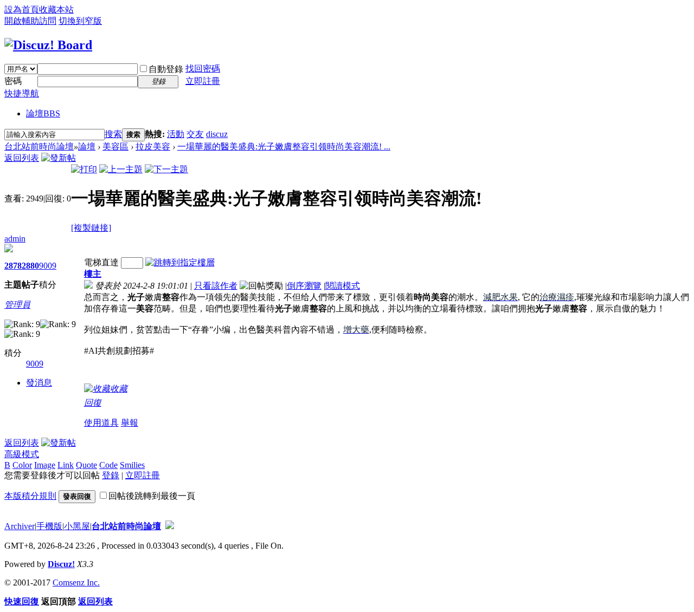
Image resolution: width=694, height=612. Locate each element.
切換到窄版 (80, 20)
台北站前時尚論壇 (39, 146)
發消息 (39, 382)
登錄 (110, 475)
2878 (13, 265)
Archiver (19, 526)
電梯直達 (101, 262)
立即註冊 (202, 81)
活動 (175, 134)
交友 (195, 134)
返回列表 (21, 157)
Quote (86, 465)
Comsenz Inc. (76, 582)
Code (108, 465)
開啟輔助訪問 (30, 20)
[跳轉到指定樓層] (180, 262)
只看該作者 (215, 285)
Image (44, 465)
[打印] (84, 169)
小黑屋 (77, 526)
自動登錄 (166, 69)
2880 (30, 265)
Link (65, 465)
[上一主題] (121, 169)
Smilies (132, 465)
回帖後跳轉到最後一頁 (151, 495)
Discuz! (61, 564)
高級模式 (21, 454)
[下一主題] (166, 169)
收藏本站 (56, 9)
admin (14, 238)
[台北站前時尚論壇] (48, 45)
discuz (217, 134)
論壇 (43, 113)
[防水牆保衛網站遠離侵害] (169, 526)
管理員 (17, 304)
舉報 (129, 422)
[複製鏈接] (91, 227)
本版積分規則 (30, 495)
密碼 (13, 81)
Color (22, 465)
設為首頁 (21, 9)
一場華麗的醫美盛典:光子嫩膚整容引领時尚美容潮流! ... (283, 146)
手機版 (49, 526)
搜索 (113, 134)
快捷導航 (21, 93)
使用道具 (101, 422)
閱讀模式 (342, 285)
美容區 (115, 146)
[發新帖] (58, 157)
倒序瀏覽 (304, 285)
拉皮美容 (153, 146)
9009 (47, 265)
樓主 (92, 273)
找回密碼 (202, 68)
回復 (92, 402)
